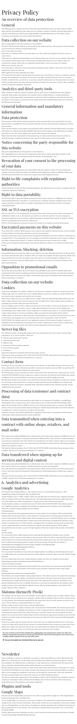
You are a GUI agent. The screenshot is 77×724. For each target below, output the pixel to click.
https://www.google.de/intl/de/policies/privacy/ (19, 715)
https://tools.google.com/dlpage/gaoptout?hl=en (18, 547)
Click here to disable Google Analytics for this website (20, 509)
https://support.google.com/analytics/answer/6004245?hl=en (22, 561)
